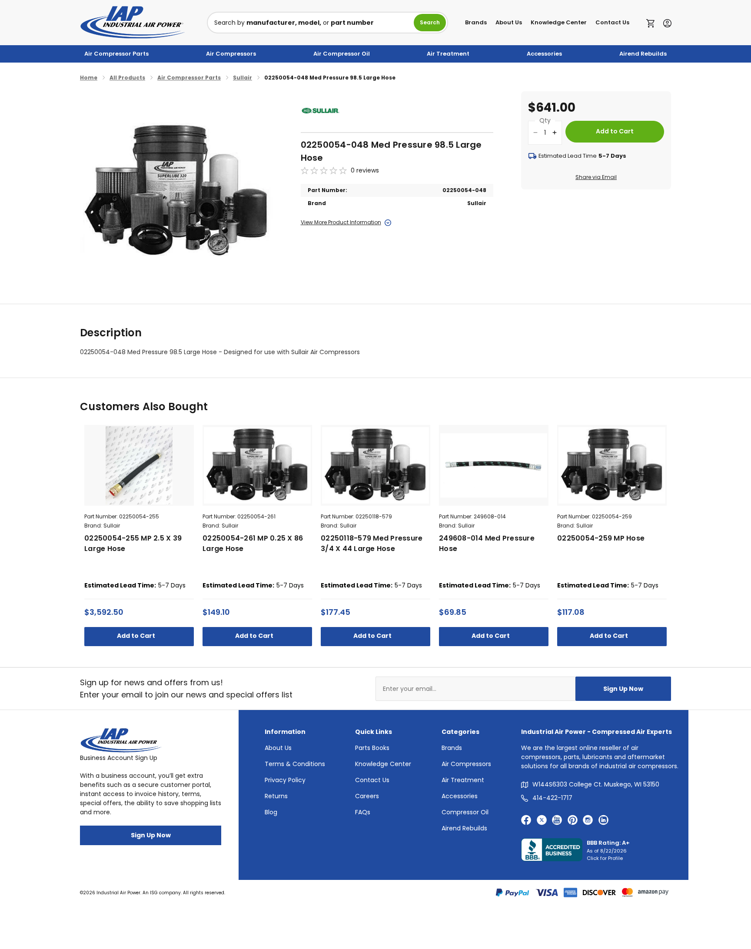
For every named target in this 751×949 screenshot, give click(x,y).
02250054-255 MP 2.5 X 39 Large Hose (133, 543)
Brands (476, 22)
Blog (271, 812)
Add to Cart (136, 635)
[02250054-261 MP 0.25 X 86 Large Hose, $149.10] (257, 465)
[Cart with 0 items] (652, 22)
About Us (508, 22)
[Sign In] (665, 22)
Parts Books (372, 747)
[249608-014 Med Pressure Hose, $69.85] (493, 465)
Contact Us (612, 22)
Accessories (544, 54)
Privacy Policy (285, 780)
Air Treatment (448, 54)
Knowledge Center (559, 22)
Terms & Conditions (295, 764)
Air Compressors (231, 54)
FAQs (362, 812)
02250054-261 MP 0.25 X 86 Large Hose (253, 543)
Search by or (294, 22)
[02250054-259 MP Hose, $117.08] (611, 465)
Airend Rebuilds (643, 54)
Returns (276, 796)
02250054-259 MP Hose (601, 538)
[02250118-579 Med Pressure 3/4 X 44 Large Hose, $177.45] (375, 465)
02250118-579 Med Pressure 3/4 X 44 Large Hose (371, 543)
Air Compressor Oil (341, 54)
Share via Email (596, 177)
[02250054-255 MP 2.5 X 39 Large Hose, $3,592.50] (139, 465)
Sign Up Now (623, 688)
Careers (367, 796)
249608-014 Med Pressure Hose (487, 543)
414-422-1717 (552, 797)
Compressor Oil (465, 812)
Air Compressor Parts (116, 54)
